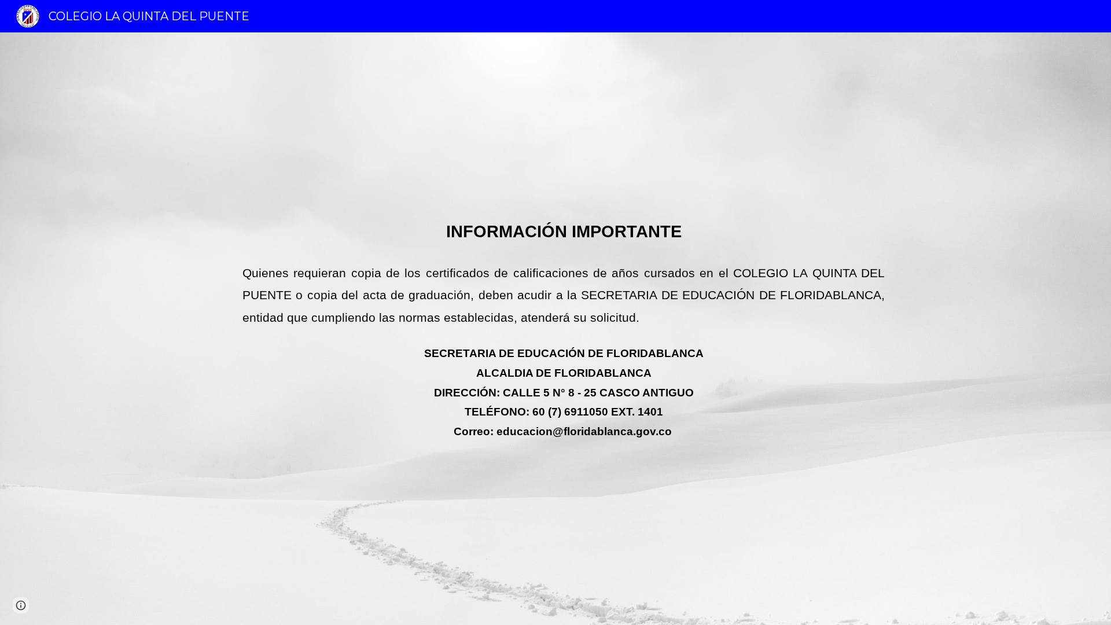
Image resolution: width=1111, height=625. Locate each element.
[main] (555, 329)
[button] (21, 605)
